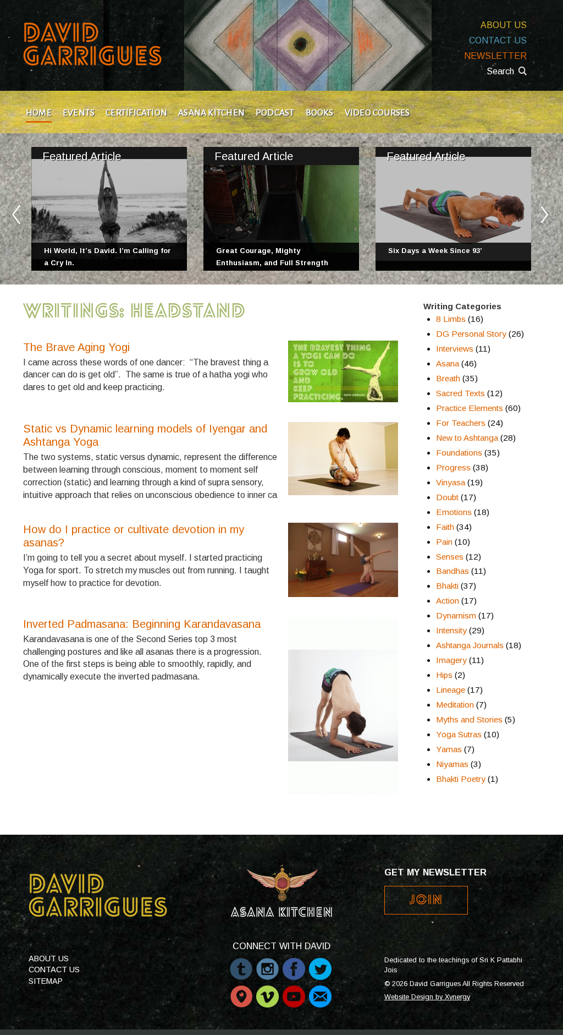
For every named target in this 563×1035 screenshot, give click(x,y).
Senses (449, 556)
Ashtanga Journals (470, 645)
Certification (136, 113)
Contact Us (498, 40)
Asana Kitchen (211, 113)
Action (447, 600)
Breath (448, 378)
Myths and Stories (469, 719)
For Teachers (460, 423)
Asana (447, 363)
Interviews (454, 348)
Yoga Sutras (459, 734)
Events (79, 113)
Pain (444, 541)
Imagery (451, 660)
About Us (504, 25)
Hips (444, 675)
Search (500, 71)
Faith (445, 527)
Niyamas (452, 764)
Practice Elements (469, 408)
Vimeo (267, 991)
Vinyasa (450, 482)
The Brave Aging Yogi (76, 347)
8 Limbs (451, 319)
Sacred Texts (460, 393)
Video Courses (377, 113)
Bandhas (452, 571)
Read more (109, 209)
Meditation (455, 704)
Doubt (447, 497)
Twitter (320, 963)
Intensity (451, 630)
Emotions (454, 512)
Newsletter (495, 56)
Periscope (241, 991)
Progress (453, 467)
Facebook (294, 963)
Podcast (275, 113)
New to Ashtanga (467, 437)
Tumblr (241, 963)
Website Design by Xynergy (427, 997)
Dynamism (456, 615)
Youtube (294, 991)
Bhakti (447, 585)
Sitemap (46, 981)
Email (320, 991)
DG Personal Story (471, 333)
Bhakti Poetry (460, 779)
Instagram (267, 963)
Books (320, 113)
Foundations (459, 452)
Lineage (450, 689)
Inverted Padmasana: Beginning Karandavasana (142, 624)
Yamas (449, 749)
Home (39, 113)
